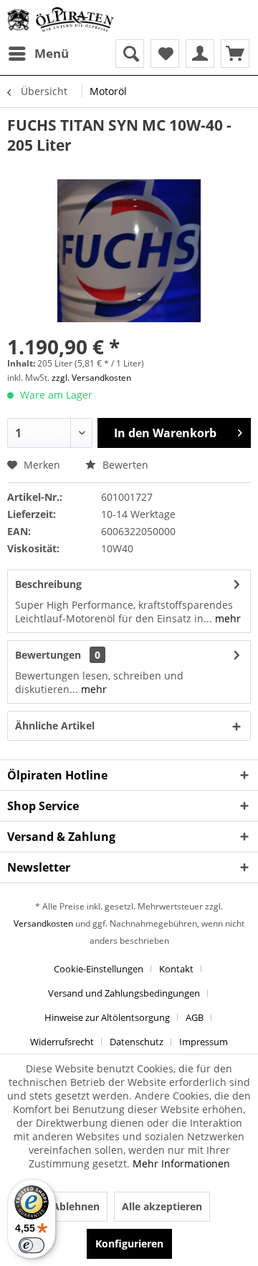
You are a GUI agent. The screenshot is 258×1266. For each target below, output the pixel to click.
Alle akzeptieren (162, 1206)
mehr (226, 618)
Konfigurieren (129, 1243)
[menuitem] (38, 53)
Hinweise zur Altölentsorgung (107, 1017)
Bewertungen (48, 655)
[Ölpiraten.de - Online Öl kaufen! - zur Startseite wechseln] (60, 19)
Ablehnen (76, 1206)
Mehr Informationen (181, 1163)
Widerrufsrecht (62, 1041)
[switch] (31, 1245)
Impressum (203, 1041)
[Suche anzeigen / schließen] (129, 53)
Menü (51, 53)
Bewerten (124, 465)
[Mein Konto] (200, 53)
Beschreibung (48, 584)
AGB (195, 1017)
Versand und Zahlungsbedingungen (124, 993)
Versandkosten (43, 923)
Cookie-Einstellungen (98, 968)
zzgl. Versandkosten (91, 378)
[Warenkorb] (235, 53)
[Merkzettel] (164, 53)
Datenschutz (136, 1041)
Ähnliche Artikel (55, 725)
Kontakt (176, 968)
